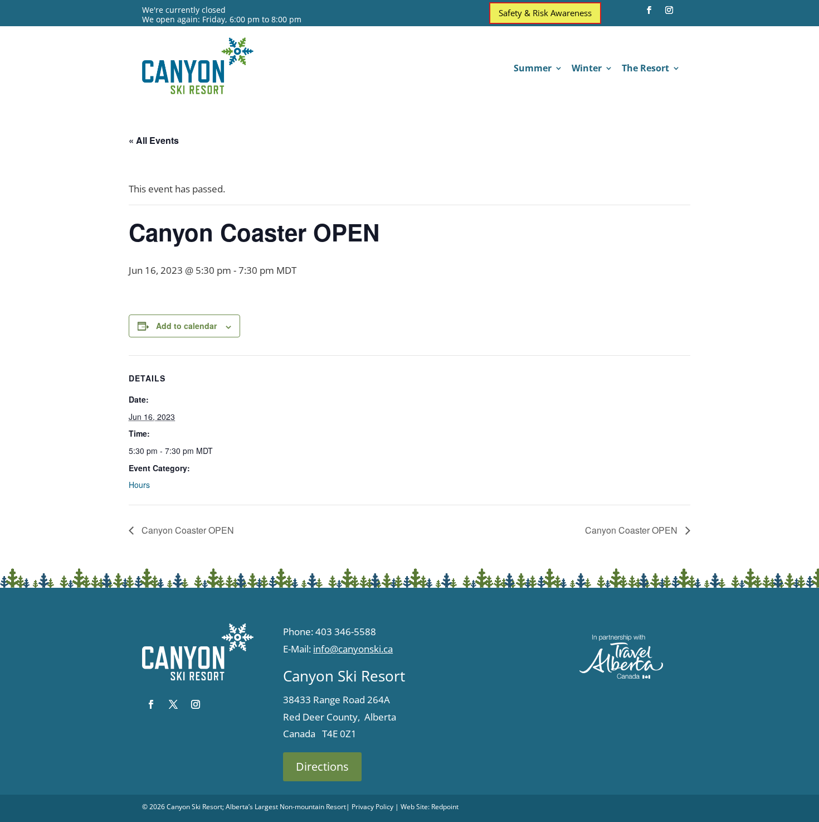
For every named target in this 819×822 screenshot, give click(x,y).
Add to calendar (186, 325)
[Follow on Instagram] (669, 10)
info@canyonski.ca (353, 648)
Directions (322, 766)
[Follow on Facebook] (649, 10)
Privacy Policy (372, 806)
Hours (139, 484)
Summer (533, 69)
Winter (587, 69)
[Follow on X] (173, 704)
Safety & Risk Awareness (545, 12)
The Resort (645, 69)
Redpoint (445, 806)
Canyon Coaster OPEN (186, 530)
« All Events (154, 140)
